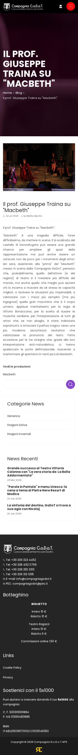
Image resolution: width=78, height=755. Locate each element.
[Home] (23, 6)
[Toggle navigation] (70, 6)
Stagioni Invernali (19, 434)
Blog (19, 93)
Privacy (8, 677)
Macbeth (9, 374)
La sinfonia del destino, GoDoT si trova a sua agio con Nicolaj (39, 507)
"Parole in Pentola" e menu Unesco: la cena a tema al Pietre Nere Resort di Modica (37, 490)
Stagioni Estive (17, 425)
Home (7, 93)
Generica (13, 416)
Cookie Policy (12, 668)
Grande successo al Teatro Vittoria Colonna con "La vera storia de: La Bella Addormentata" (38, 471)
